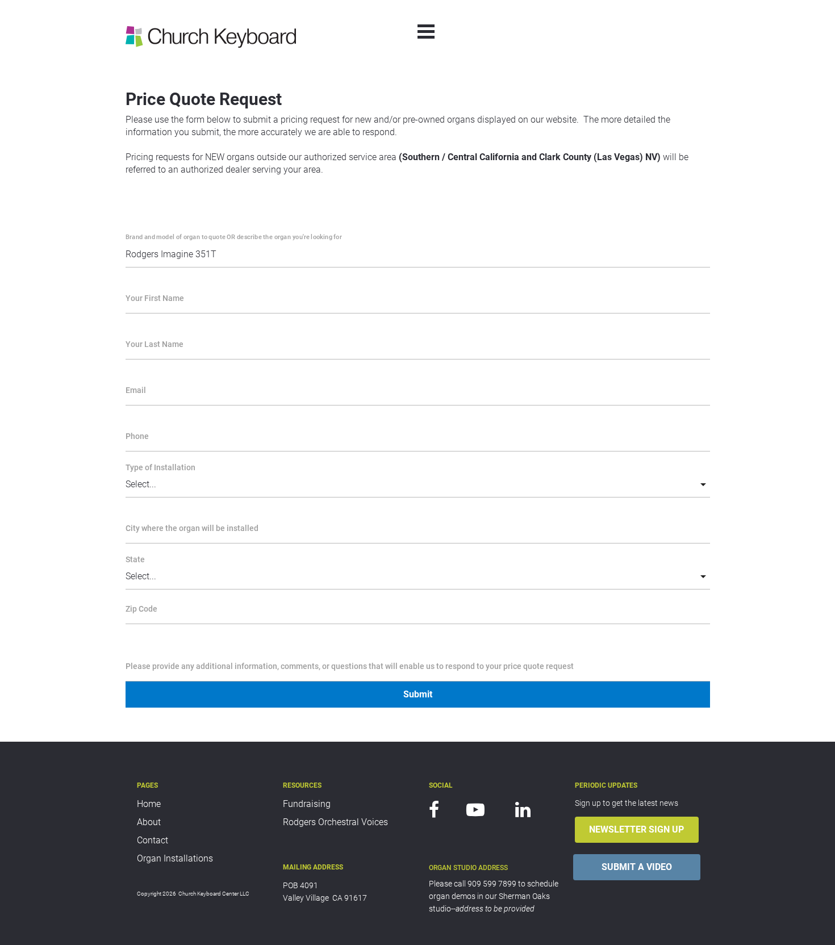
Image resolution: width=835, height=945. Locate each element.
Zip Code (141, 609)
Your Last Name (154, 344)
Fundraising (307, 803)
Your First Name (155, 298)
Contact (152, 840)
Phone (137, 436)
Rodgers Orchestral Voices (335, 822)
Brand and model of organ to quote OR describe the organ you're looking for (234, 236)
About (149, 822)
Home (149, 803)
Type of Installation (160, 467)
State (135, 559)
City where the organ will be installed (192, 528)
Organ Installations (175, 858)
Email (136, 390)
